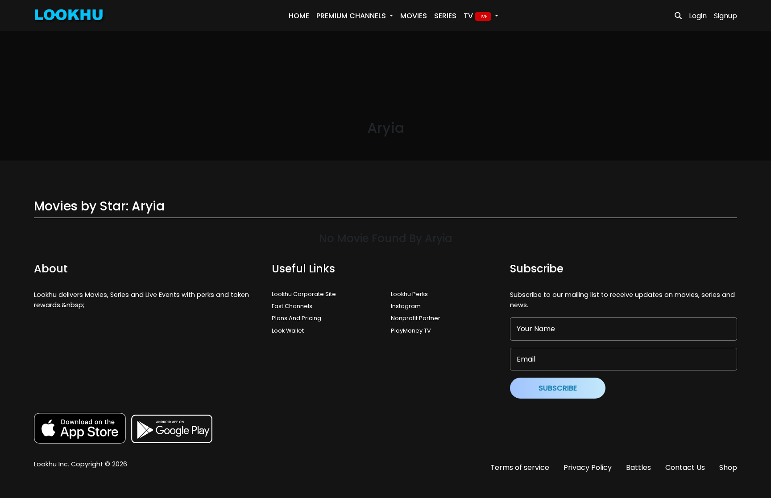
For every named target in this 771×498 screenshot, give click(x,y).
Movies (413, 16)
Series (445, 16)
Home (299, 16)
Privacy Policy (588, 467)
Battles (638, 467)
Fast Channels (292, 306)
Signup (725, 16)
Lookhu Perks (409, 294)
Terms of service (519, 467)
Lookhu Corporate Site (305, 294)
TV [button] (476, 16)
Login (698, 16)
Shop (728, 467)
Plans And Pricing (296, 318)
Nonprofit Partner (415, 318)
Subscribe (558, 388)
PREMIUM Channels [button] (352, 16)
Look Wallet (288, 330)
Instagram (406, 306)
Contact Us (685, 467)
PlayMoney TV (411, 330)
